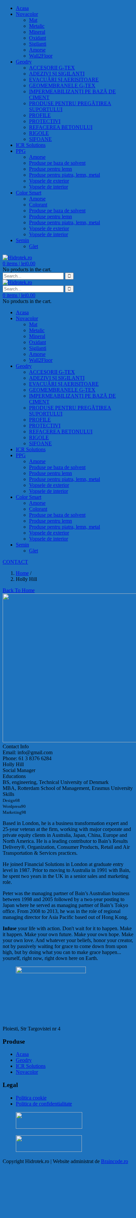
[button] (19, 263)
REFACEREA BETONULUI (60, 127)
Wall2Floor (40, 56)
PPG (21, 151)
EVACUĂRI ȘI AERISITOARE (64, 79)
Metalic (37, 26)
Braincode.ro (114, 1161)
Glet (33, 246)
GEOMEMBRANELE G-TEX (62, 85)
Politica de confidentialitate (44, 1104)
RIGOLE (39, 133)
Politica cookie (31, 1098)
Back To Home (19, 590)
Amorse (37, 50)
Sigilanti (37, 44)
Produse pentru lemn (50, 169)
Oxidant (37, 38)
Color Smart (28, 193)
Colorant (38, 204)
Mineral (37, 32)
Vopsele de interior (48, 187)
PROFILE (40, 115)
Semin (22, 240)
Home (22, 573)
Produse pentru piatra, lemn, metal (64, 175)
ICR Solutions (31, 145)
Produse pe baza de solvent (57, 163)
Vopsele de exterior (49, 181)
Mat (33, 20)
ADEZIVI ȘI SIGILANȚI (57, 73)
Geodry (24, 62)
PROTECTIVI (44, 121)
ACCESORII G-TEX (52, 67)
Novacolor (27, 14)
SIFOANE (40, 139)
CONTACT (15, 562)
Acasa (22, 8)
